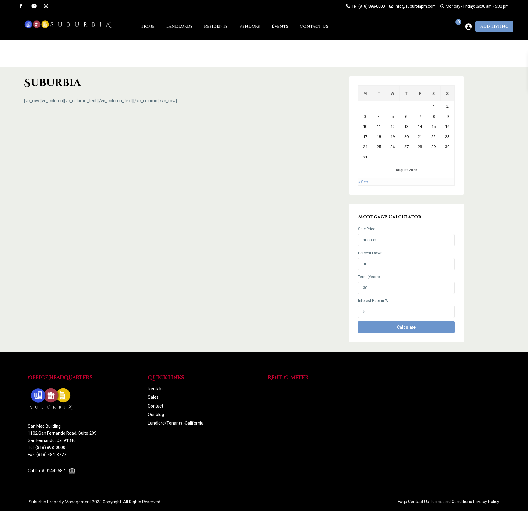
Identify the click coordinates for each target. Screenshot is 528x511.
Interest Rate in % (373, 300)
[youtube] (33, 6)
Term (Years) (369, 276)
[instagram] (46, 6)
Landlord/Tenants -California (176, 423)
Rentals (155, 388)
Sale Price (366, 229)
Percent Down (370, 253)
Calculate (406, 327)
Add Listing (494, 26)
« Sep (363, 181)
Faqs (402, 501)
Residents (216, 26)
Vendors (249, 26)
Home (148, 26)
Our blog (156, 414)
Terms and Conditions (451, 501)
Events (280, 26)
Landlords (179, 26)
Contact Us (314, 26)
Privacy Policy (486, 501)
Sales (153, 397)
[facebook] (21, 6)
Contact (155, 406)
